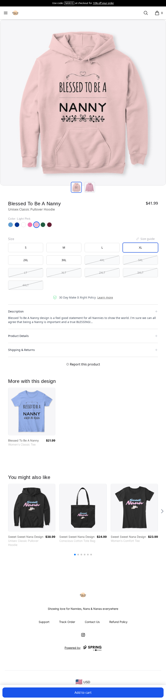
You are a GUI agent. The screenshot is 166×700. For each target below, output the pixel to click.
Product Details (18, 336)
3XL (64, 260)
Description (16, 311)
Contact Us (92, 622)
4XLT (25, 285)
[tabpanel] (83, 102)
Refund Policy (118, 622)
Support (44, 622)
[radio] (25, 247)
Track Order (67, 622)
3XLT (140, 272)
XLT (64, 272)
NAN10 (69, 3)
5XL (140, 260)
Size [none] (11, 239)
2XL (25, 260)
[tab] (76, 187)
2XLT (102, 272)
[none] (145, 239)
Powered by (73, 647)
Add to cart (83, 692)
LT (25, 272)
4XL (102, 260)
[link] (31, 411)
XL (140, 247)
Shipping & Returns (21, 350)
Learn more (105, 297)
